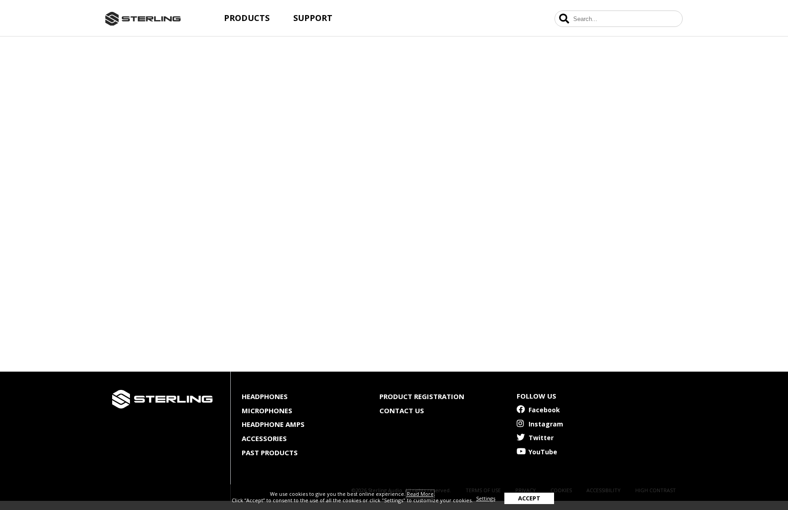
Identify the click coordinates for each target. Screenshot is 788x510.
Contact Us (401, 410)
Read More (420, 493)
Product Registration (421, 396)
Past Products (270, 452)
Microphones (267, 410)
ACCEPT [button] (529, 498)
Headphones (265, 396)
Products (247, 17)
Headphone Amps (273, 424)
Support (312, 17)
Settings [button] (485, 498)
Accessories (264, 438)
